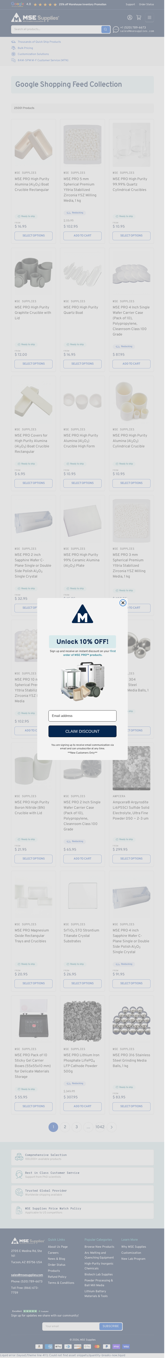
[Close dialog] (123, 603)
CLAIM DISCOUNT (82, 731)
